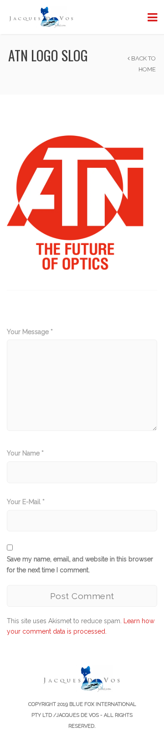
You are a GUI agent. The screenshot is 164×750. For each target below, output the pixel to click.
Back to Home (143, 64)
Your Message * (30, 331)
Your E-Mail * (26, 501)
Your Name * (25, 453)
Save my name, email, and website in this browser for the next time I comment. (80, 564)
